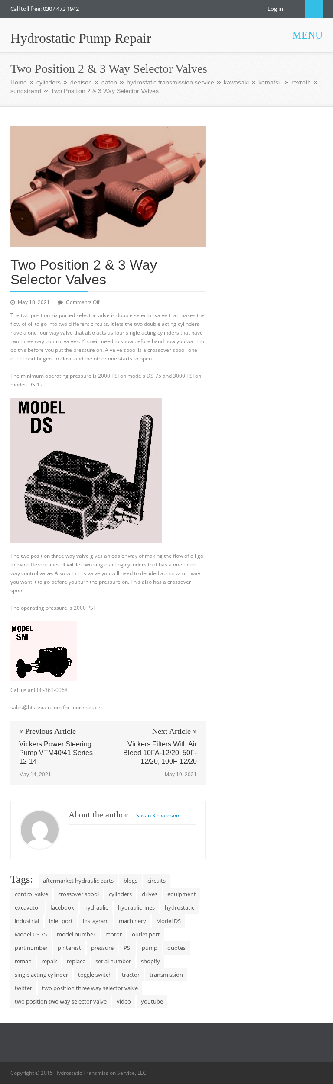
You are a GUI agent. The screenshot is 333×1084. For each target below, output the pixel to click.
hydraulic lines (136, 907)
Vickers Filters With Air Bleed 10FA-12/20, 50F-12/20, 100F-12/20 (160, 752)
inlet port (61, 921)
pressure (102, 948)
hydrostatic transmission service (170, 82)
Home (18, 82)
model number (76, 934)
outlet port (146, 934)
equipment (181, 894)
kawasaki (236, 82)
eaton (109, 82)
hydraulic (96, 907)
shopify (150, 961)
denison (81, 82)
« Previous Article (47, 731)
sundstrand (25, 90)
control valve (31, 894)
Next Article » (174, 731)
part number (31, 948)
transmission (166, 974)
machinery (132, 921)
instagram (96, 921)
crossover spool (78, 894)
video (124, 1001)
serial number (113, 961)
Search (314, 9)
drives (149, 894)
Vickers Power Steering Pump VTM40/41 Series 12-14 (56, 752)
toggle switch (95, 974)
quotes (176, 948)
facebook (62, 907)
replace (76, 961)
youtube (152, 1001)
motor (113, 934)
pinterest (69, 948)
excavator (27, 907)
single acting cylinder (41, 974)
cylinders (48, 82)
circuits (156, 881)
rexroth (301, 82)
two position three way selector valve (90, 988)
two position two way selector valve (61, 1001)
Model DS (168, 921)
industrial (27, 921)
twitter (23, 988)
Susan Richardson (157, 815)
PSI (128, 948)
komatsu (270, 82)
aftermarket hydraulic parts (78, 881)
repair (49, 961)
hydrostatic (179, 907)
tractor (131, 974)
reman (23, 961)
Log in (275, 9)
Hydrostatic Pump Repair (80, 38)
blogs (130, 881)
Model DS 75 (31, 934)
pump (149, 948)
